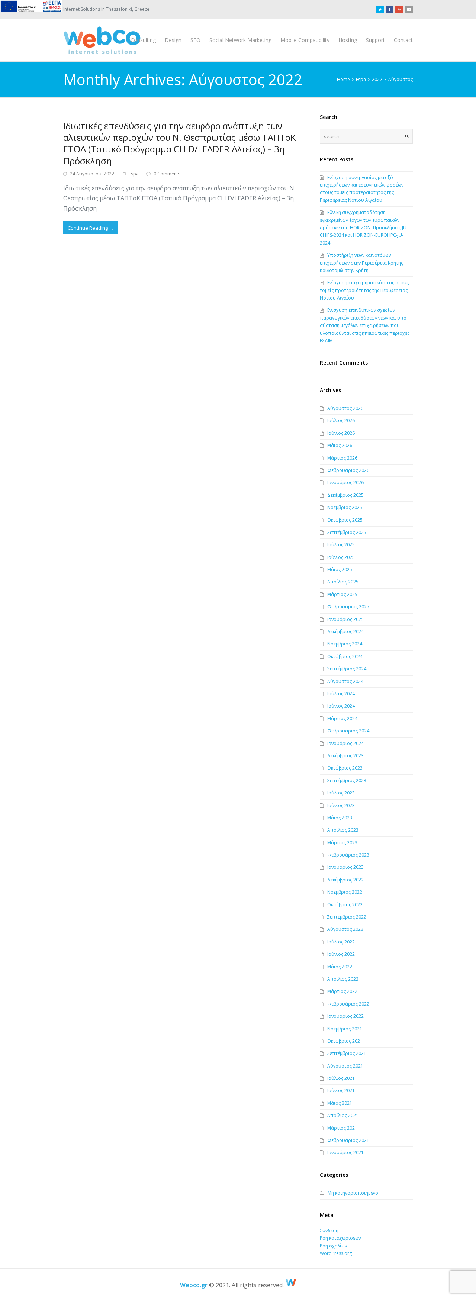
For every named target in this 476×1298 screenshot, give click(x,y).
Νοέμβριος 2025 (344, 507)
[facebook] (389, 9)
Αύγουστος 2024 (345, 681)
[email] (409, 9)
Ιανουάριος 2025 (345, 619)
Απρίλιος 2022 (342, 979)
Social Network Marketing (240, 39)
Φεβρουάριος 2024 (348, 731)
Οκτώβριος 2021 (345, 1041)
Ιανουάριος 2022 (345, 1016)
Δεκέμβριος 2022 (345, 880)
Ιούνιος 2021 (341, 1090)
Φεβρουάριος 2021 (348, 1140)
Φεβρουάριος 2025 (348, 606)
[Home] (290, 1285)
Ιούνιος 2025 (341, 557)
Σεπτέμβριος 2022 (346, 917)
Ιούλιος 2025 (341, 544)
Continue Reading (91, 227)
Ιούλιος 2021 (341, 1078)
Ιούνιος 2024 (341, 706)
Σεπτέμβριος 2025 (346, 532)
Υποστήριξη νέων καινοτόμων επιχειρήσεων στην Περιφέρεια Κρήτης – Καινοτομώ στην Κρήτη (363, 262)
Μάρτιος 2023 (342, 842)
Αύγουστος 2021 (345, 1066)
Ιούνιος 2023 (341, 805)
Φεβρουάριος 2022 (348, 1004)
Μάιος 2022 (339, 967)
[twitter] (380, 9)
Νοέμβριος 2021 (344, 1029)
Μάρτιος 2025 (342, 594)
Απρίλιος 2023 (342, 830)
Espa (361, 79)
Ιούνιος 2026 (341, 433)
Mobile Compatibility (304, 39)
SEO (195, 39)
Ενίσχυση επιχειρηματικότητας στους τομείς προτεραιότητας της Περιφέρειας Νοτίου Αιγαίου (364, 290)
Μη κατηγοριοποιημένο (353, 1193)
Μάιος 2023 (339, 818)
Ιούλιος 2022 (341, 942)
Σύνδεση (329, 1230)
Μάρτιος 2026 (342, 458)
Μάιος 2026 (339, 445)
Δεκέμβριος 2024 (345, 631)
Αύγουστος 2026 (345, 408)
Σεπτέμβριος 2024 (346, 669)
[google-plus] (399, 9)
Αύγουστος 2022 (345, 929)
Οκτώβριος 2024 (345, 656)
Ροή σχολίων (333, 1246)
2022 (377, 79)
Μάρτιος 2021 (342, 1128)
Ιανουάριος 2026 (345, 482)
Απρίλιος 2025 (342, 582)
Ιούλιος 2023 (341, 793)
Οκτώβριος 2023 (345, 768)
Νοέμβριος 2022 (344, 892)
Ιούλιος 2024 (341, 693)
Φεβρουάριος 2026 (348, 470)
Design (173, 39)
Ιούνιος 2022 (341, 954)
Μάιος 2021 (339, 1103)
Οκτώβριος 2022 (345, 905)
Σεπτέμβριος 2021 (346, 1053)
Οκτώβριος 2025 (345, 520)
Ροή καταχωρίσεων (340, 1238)
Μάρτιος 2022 (342, 991)
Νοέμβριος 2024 (344, 644)
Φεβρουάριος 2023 (348, 855)
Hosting (347, 39)
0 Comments (167, 174)
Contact (403, 39)
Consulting (143, 39)
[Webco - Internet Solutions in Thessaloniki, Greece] (102, 40)
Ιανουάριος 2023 (345, 867)
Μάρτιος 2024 (342, 718)
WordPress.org (336, 1253)
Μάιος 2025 (339, 569)
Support (375, 39)
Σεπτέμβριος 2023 (346, 780)
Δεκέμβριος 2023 (345, 755)
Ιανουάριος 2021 (345, 1152)
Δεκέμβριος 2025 (345, 495)
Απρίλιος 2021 (342, 1115)
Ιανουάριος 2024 (345, 743)
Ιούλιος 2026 (341, 420)
